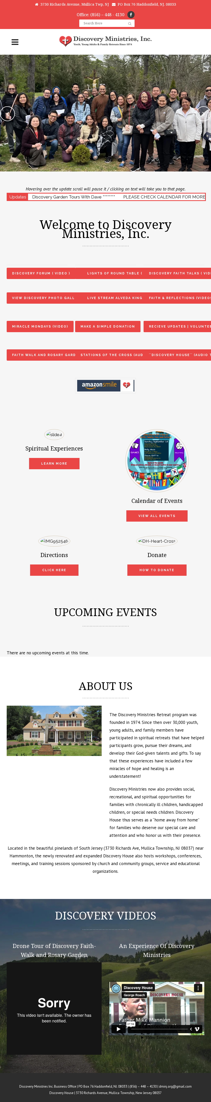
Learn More (54, 463)
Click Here (54, 570)
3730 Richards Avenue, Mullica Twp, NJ (73, 4)
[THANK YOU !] (105, 381)
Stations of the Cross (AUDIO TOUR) (121, 355)
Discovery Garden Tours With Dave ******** (73, 196)
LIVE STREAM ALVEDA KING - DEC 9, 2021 (129, 298)
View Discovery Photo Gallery (47, 298)
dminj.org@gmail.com (175, 1086)
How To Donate (156, 570)
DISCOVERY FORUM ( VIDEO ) (41, 273)
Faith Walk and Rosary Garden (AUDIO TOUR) (61, 355)
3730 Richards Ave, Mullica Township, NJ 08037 (149, 848)
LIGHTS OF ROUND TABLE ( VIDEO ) (123, 273)
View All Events (156, 516)
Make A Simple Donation (108, 326)
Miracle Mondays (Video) (40, 326)
